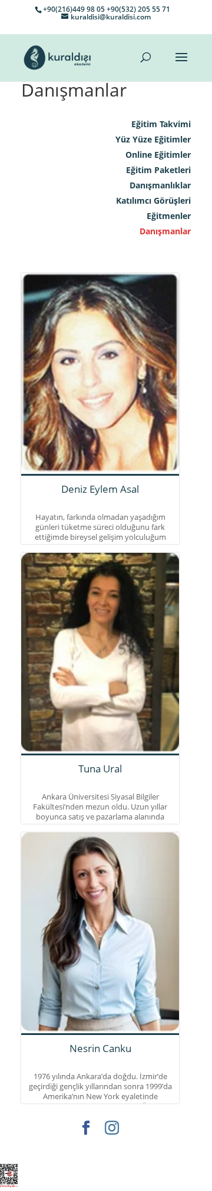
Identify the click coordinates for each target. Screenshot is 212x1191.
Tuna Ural (100, 768)
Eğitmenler (169, 215)
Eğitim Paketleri (158, 169)
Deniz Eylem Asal (100, 489)
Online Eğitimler (158, 154)
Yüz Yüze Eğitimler (153, 139)
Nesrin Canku (100, 1048)
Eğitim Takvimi (161, 124)
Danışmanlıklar (160, 185)
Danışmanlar (165, 231)
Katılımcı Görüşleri (153, 200)
